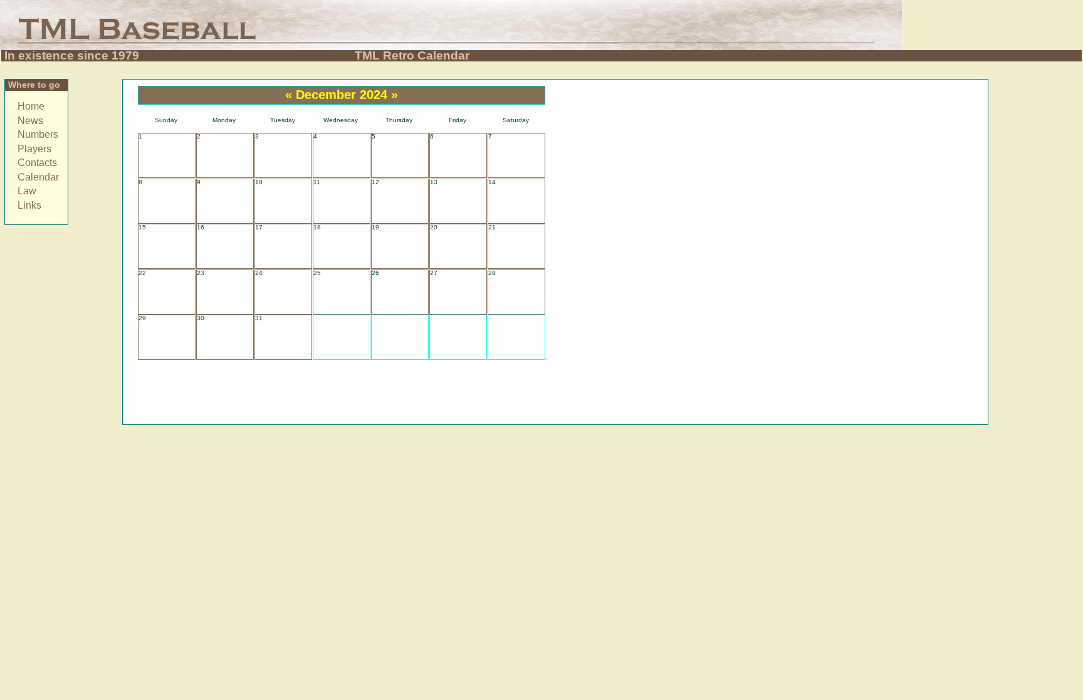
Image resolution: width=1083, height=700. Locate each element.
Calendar (38, 177)
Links (29, 205)
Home (31, 106)
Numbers (38, 134)
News (30, 120)
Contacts (37, 162)
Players (34, 149)
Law (27, 190)
